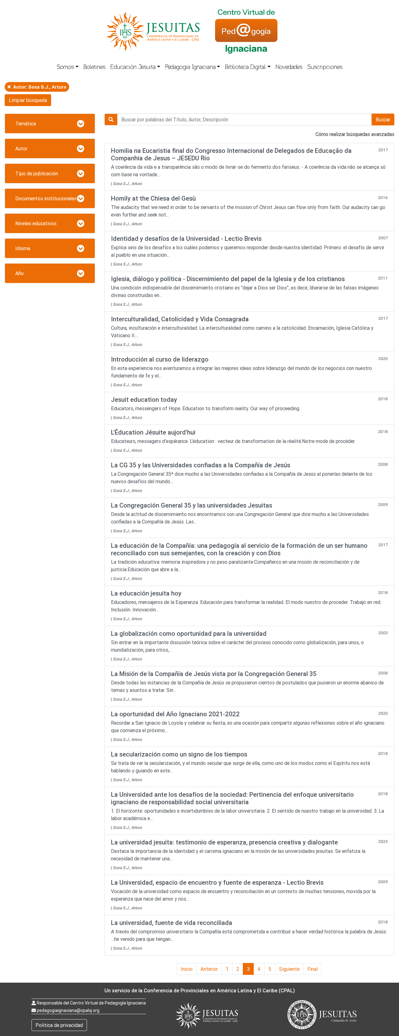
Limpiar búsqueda (28, 100)
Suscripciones (324, 68)
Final (312, 969)
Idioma (22, 248)
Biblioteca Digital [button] (245, 68)
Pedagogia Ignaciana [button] (190, 68)
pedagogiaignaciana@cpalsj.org (68, 1010)
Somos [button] (65, 68)
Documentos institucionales (45, 198)
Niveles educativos (35, 223)
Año (19, 273)
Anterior (209, 969)
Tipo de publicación (36, 173)
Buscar (383, 119)
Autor (21, 148)
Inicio (187, 969)
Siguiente (289, 969)
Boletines (94, 68)
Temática (25, 123)
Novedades (289, 68)
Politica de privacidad (59, 1025)
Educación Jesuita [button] (133, 68)
